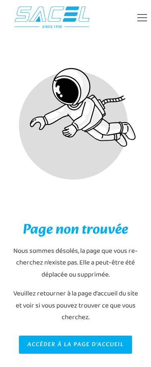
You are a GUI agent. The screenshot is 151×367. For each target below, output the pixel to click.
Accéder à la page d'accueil (75, 344)
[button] (142, 18)
